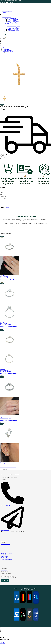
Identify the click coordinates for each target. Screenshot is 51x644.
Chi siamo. (3, 479)
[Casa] (25, 628)
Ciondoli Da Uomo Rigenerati (7, 51)
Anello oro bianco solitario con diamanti (8, 326)
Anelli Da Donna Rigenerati (5, 277)
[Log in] (0, 40)
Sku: (1, 156)
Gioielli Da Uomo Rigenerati (7, 50)
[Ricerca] (25, 42)
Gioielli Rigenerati (5, 49)
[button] (4, 276)
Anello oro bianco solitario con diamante (8, 279)
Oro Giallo (6, 207)
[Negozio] (25, 630)
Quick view (2, 275)
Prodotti (4, 48)
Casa (3, 47)
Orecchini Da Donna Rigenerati (6, 464)
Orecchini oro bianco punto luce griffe (8, 467)
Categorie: (2, 158)
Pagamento (2, 642)
